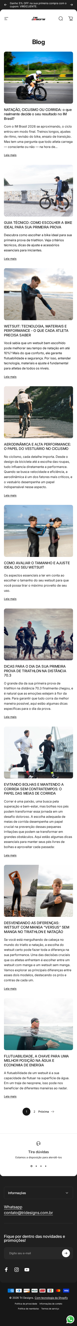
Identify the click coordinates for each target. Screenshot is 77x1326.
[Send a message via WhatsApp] (70, 1319)
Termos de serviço (50, 1308)
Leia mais (10, 155)
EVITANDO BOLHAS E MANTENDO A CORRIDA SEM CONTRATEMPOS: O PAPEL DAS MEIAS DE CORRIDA (34, 788)
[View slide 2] (36, 1166)
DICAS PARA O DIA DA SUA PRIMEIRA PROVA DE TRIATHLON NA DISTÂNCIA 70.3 (35, 670)
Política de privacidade (26, 1303)
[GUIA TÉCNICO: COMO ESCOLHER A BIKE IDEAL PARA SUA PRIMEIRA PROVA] (38, 191)
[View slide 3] (40, 1166)
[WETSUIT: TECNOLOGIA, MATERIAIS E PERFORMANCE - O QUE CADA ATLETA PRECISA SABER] (38, 294)
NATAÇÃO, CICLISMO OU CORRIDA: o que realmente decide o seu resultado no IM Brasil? (37, 114)
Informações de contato (50, 1303)
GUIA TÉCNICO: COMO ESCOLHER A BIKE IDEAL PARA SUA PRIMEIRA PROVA (38, 225)
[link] (28, 1212)
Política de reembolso (28, 1308)
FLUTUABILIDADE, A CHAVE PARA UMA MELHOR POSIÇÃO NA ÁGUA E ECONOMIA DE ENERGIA (36, 1060)
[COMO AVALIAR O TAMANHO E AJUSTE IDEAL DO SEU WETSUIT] (38, 531)
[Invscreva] (66, 1253)
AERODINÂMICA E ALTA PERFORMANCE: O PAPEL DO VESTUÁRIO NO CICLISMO (37, 446)
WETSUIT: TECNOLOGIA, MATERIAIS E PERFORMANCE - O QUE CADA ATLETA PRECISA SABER (36, 330)
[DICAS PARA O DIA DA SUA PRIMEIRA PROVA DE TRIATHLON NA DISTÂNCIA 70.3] (38, 635)
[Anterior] (5, 4)
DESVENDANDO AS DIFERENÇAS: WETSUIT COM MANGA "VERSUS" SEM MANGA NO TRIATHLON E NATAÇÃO (36, 927)
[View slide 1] (31, 1166)
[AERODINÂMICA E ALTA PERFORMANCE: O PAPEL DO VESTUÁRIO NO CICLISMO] (38, 412)
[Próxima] (71, 4)
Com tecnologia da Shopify (51, 1297)
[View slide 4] (45, 1166)
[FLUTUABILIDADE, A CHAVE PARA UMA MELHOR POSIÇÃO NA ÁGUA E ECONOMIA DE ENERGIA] (38, 1024)
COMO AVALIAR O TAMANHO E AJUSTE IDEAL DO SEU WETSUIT (37, 565)
